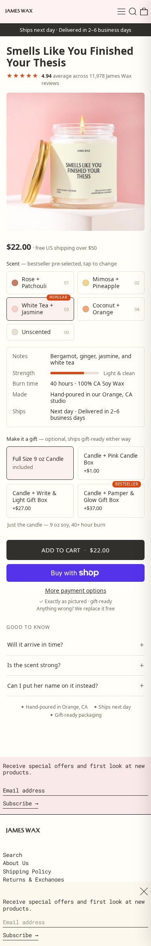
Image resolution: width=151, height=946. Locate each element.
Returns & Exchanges (33, 879)
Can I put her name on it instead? (75, 685)
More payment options (75, 590)
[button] (132, 11)
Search (12, 855)
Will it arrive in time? (75, 644)
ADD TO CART (75, 550)
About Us (16, 863)
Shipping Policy (27, 871)
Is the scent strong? (75, 665)
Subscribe (17, 803)
